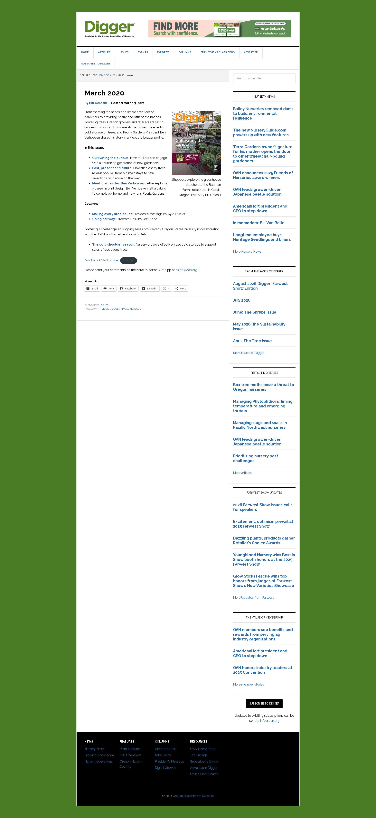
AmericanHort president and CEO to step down (260, 208)
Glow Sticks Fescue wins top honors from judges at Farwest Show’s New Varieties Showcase (264, 581)
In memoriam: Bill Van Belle (259, 222)
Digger (106, 308)
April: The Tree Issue (252, 340)
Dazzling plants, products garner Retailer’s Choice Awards (264, 540)
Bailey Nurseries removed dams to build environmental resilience (263, 113)
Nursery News (94, 749)
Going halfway (103, 219)
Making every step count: (112, 214)
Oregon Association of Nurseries (193, 795)
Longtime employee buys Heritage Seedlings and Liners (262, 237)
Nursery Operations (98, 761)
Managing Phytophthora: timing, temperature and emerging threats (263, 406)
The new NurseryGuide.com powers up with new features (261, 132)
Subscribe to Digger (204, 761)
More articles (242, 473)
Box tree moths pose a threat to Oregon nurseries (263, 387)
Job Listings (198, 755)
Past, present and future (112, 168)
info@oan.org (269, 721)
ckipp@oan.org (186, 270)
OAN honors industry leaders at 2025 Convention (262, 670)
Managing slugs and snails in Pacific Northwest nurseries (260, 425)
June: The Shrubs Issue (254, 312)
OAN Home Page (202, 749)
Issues (104, 305)
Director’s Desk (165, 749)
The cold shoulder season (113, 244)
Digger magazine (109, 28)
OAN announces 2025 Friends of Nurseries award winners (263, 175)
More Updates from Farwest (253, 597)
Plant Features (130, 749)
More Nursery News (247, 251)
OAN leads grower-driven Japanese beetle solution (257, 192)
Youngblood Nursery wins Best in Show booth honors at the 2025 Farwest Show (264, 559)
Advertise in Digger (203, 768)
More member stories (248, 684)
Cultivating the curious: (110, 158)
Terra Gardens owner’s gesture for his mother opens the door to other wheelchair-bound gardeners (263, 153)
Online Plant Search (204, 774)
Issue (137, 308)
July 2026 (241, 300)
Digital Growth (165, 768)
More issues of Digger (248, 353)
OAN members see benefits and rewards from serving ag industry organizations (263, 634)
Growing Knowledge (99, 755)
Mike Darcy (163, 755)
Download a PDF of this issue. (101, 260)
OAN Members (130, 755)
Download (129, 260)
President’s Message (169, 761)
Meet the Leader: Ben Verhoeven (118, 183)
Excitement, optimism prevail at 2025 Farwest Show (263, 524)
